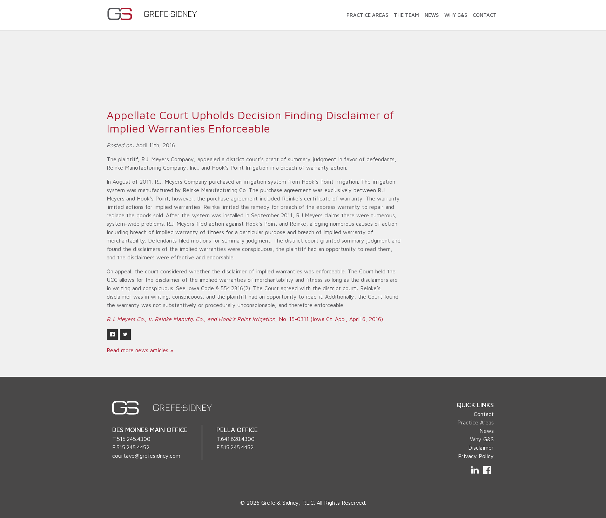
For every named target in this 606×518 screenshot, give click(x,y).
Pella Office (237, 430)
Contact (485, 15)
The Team (406, 15)
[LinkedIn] (475, 470)
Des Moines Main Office (150, 430)
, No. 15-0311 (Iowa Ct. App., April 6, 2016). (245, 319)
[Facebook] (487, 470)
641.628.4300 (238, 439)
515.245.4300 (133, 439)
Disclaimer (481, 447)
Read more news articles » (140, 350)
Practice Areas (367, 15)
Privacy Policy (476, 456)
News (432, 15)
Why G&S (455, 15)
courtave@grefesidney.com (146, 455)
